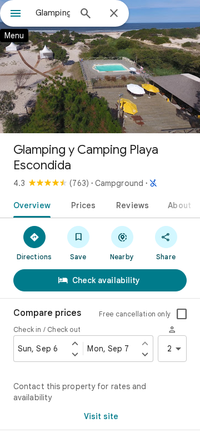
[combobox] (53, 12)
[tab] (29, 204)
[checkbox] (181, 314)
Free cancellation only (135, 314)
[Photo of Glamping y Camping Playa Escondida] (100, 66)
